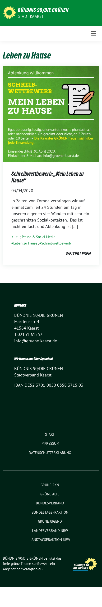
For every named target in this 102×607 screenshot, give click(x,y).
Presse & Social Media (38, 237)
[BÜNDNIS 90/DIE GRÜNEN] (9, 12)
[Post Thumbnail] (51, 113)
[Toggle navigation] (93, 33)
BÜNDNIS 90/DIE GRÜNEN (43, 10)
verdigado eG (32, 569)
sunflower (39, 563)
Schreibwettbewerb (56, 243)
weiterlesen (78, 253)
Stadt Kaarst (31, 16)
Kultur (15, 237)
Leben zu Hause (25, 243)
